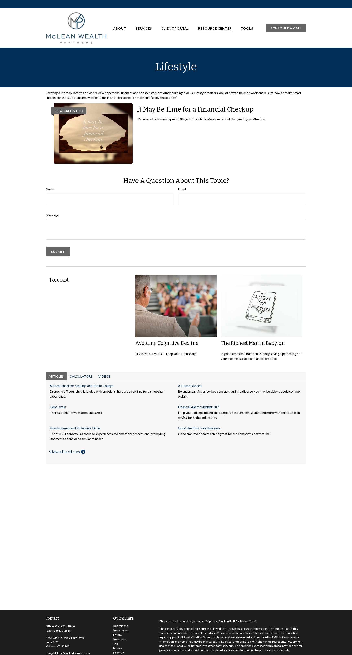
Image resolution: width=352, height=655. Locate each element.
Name (50, 189)
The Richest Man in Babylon (253, 343)
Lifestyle (118, 652)
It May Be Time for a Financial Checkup (195, 109)
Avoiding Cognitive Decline (166, 343)
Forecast (59, 280)
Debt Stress (58, 407)
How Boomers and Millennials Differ (75, 428)
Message (52, 215)
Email (182, 189)
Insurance (119, 639)
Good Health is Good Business (199, 428)
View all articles (65, 452)
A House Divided (190, 386)
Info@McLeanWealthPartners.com (68, 653)
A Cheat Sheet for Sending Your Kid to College (81, 386)
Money (117, 648)
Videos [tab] (104, 376)
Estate (117, 634)
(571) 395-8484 (65, 626)
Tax (115, 643)
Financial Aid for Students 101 (199, 407)
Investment (120, 630)
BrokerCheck (248, 621)
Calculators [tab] (81, 376)
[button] (120, 28)
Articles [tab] (56, 376)
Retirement (120, 625)
